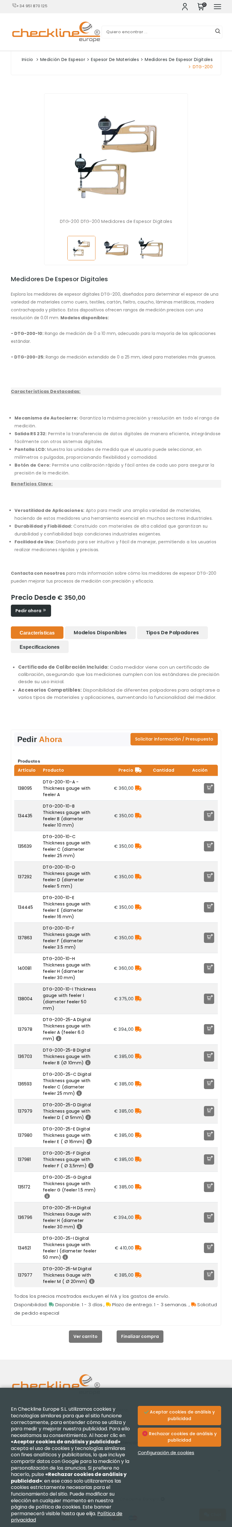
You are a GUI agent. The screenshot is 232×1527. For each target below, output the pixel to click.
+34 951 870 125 (31, 6)
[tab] (37, 632)
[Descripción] (57, 1039)
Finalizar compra (140, 1336)
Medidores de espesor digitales (179, 59)
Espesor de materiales (115, 59)
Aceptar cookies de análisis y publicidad (182, 1415)
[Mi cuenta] (184, 6)
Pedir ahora (28, 611)
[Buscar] (218, 32)
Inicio (27, 59)
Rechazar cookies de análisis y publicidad (182, 1437)
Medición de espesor (62, 59)
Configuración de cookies (166, 1453)
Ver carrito (85, 1336)
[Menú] (217, 6)
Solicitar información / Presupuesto (174, 739)
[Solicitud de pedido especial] (138, 788)
